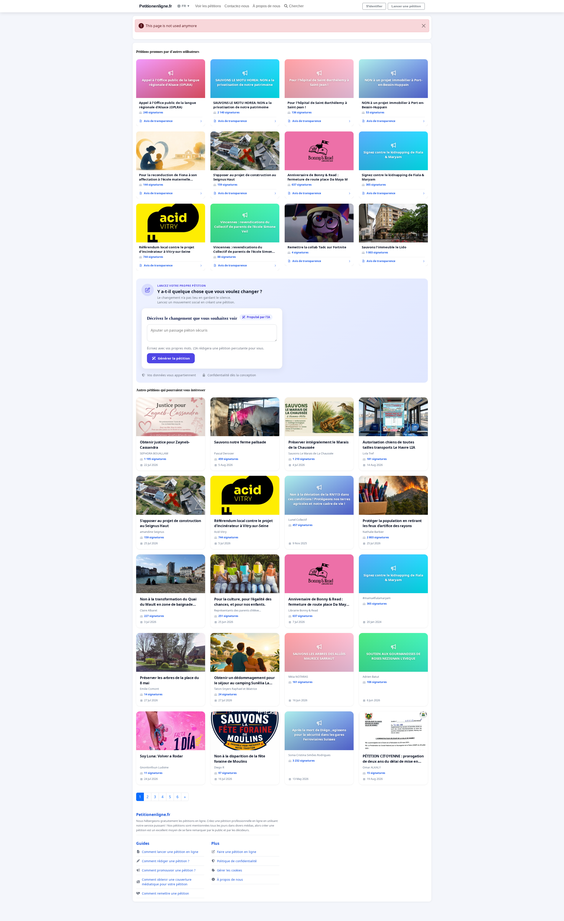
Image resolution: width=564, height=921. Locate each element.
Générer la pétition (174, 358)
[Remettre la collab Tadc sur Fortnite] (319, 235)
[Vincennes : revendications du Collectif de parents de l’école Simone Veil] (244, 237)
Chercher (296, 6)
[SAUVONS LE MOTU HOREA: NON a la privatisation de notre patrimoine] (244, 92)
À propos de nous (266, 6)
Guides (142, 843)
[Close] (423, 26)
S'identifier (374, 6)
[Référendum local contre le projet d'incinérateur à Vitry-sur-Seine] (170, 237)
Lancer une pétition (406, 6)
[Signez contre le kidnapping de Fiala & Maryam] (393, 164)
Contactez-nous (236, 6)
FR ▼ (186, 6)
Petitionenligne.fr (155, 6)
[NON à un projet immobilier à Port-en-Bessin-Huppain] (393, 92)
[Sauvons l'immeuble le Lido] (393, 235)
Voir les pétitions (208, 6)
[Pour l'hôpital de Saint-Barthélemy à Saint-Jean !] (319, 92)
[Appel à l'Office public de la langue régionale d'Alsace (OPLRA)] (170, 92)
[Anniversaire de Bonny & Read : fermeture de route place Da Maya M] (319, 164)
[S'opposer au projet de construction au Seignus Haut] (244, 164)
